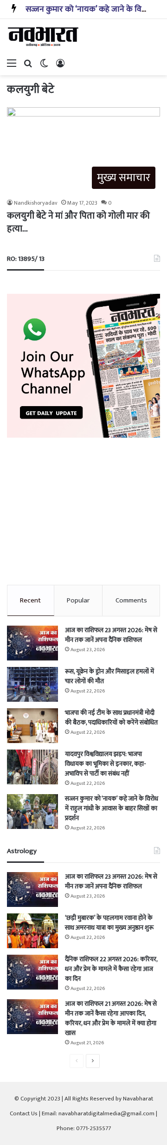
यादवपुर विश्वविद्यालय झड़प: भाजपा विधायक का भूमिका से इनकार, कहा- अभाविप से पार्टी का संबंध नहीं (105, 764)
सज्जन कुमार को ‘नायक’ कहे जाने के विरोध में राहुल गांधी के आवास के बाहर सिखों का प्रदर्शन (111, 808)
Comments (131, 600)
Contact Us (24, 1113)
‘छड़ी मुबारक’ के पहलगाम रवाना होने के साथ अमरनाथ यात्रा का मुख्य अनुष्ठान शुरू (109, 922)
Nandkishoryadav (36, 202)
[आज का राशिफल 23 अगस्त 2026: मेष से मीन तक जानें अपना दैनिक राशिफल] (32, 643)
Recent (30, 600)
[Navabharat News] (44, 37)
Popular (78, 600)
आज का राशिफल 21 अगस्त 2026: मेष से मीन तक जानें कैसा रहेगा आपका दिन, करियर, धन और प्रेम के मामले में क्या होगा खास (111, 1018)
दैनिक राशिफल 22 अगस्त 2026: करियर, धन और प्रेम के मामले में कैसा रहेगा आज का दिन (111, 969)
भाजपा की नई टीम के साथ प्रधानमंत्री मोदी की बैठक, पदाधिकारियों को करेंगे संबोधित (111, 717)
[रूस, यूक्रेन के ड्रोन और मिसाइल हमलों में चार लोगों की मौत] (32, 684)
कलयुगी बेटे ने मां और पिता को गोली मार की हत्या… (78, 222)
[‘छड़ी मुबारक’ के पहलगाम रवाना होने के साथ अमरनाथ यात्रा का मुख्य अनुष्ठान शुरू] (32, 930)
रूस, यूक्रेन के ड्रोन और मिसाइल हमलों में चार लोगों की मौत (109, 676)
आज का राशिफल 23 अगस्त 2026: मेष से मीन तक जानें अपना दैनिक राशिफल (111, 635)
